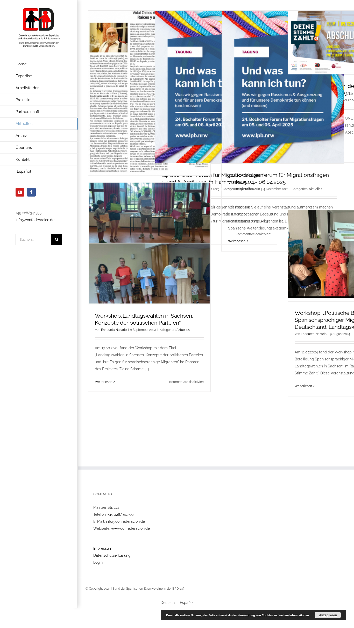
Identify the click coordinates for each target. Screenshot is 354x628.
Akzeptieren (328, 615)
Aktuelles (315, 189)
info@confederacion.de (35, 220)
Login (98, 562)
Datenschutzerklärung (112, 555)
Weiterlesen (236, 241)
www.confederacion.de (130, 528)
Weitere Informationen (294, 615)
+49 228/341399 (120, 514)
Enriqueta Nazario (247, 189)
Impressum (102, 548)
